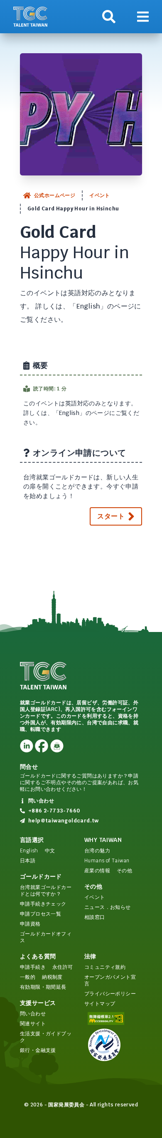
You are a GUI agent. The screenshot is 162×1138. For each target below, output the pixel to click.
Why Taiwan (103, 840)
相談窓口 (94, 917)
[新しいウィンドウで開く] (26, 746)
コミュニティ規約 (104, 967)
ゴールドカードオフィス (45, 937)
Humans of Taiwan (106, 860)
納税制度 (52, 977)
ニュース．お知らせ (107, 907)
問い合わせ (33, 1013)
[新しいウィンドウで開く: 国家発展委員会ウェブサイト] (113, 1044)
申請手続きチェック (43, 904)
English (29, 850)
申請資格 (30, 924)
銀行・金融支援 (38, 1050)
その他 (124, 870)
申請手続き (33, 967)
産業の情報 (97, 870)
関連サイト (33, 1023)
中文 (50, 850)
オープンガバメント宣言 (110, 980)
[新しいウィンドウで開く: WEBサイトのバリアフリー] (113, 1018)
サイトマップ (99, 1003)
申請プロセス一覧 (40, 914)
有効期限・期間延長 (43, 987)
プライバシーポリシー (110, 993)
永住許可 (62, 967)
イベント (99, 195)
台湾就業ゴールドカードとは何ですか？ (45, 890)
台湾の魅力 (97, 850)
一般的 (27, 977)
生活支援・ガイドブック (45, 1037)
